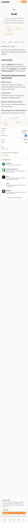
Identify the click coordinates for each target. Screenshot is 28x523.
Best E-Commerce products (15, 197)
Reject (6, 510)
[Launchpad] (5, 520)
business (10, 64)
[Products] (14, 520)
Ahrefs (25, 137)
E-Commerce (12, 68)
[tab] (3, 42)
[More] (23, 520)
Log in (18, 1)
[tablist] (14, 42)
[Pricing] (18, 520)
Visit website (10, 29)
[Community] (9, 520)
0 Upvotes (11, 34)
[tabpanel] (14, 79)
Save (20, 28)
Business (24, 131)
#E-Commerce (4, 149)
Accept (7, 513)
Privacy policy (6, 506)
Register (24, 1)
